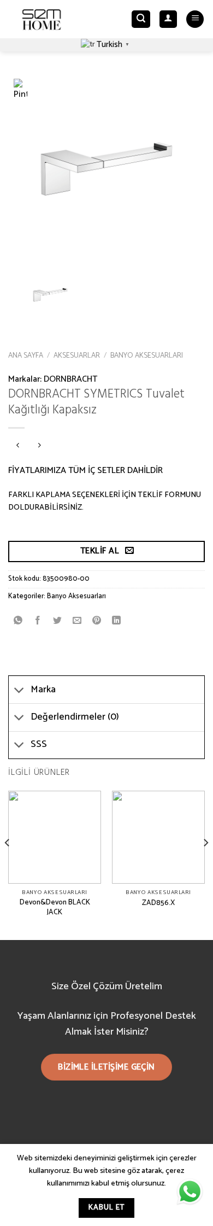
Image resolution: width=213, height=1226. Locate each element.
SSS (39, 744)
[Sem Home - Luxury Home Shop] (41, 19)
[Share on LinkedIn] (117, 621)
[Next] (205, 864)
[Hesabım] (168, 19)
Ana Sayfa (25, 355)
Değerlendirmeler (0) (75, 717)
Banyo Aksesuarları (146, 355)
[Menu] (195, 19)
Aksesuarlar (77, 355)
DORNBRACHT (70, 379)
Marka (43, 690)
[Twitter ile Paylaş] (58, 621)
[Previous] (7, 864)
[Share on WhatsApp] (18, 621)
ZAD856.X (158, 903)
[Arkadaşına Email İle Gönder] (77, 621)
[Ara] (141, 19)
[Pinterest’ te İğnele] (97, 621)
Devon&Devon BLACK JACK (55, 907)
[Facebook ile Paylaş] (38, 621)
